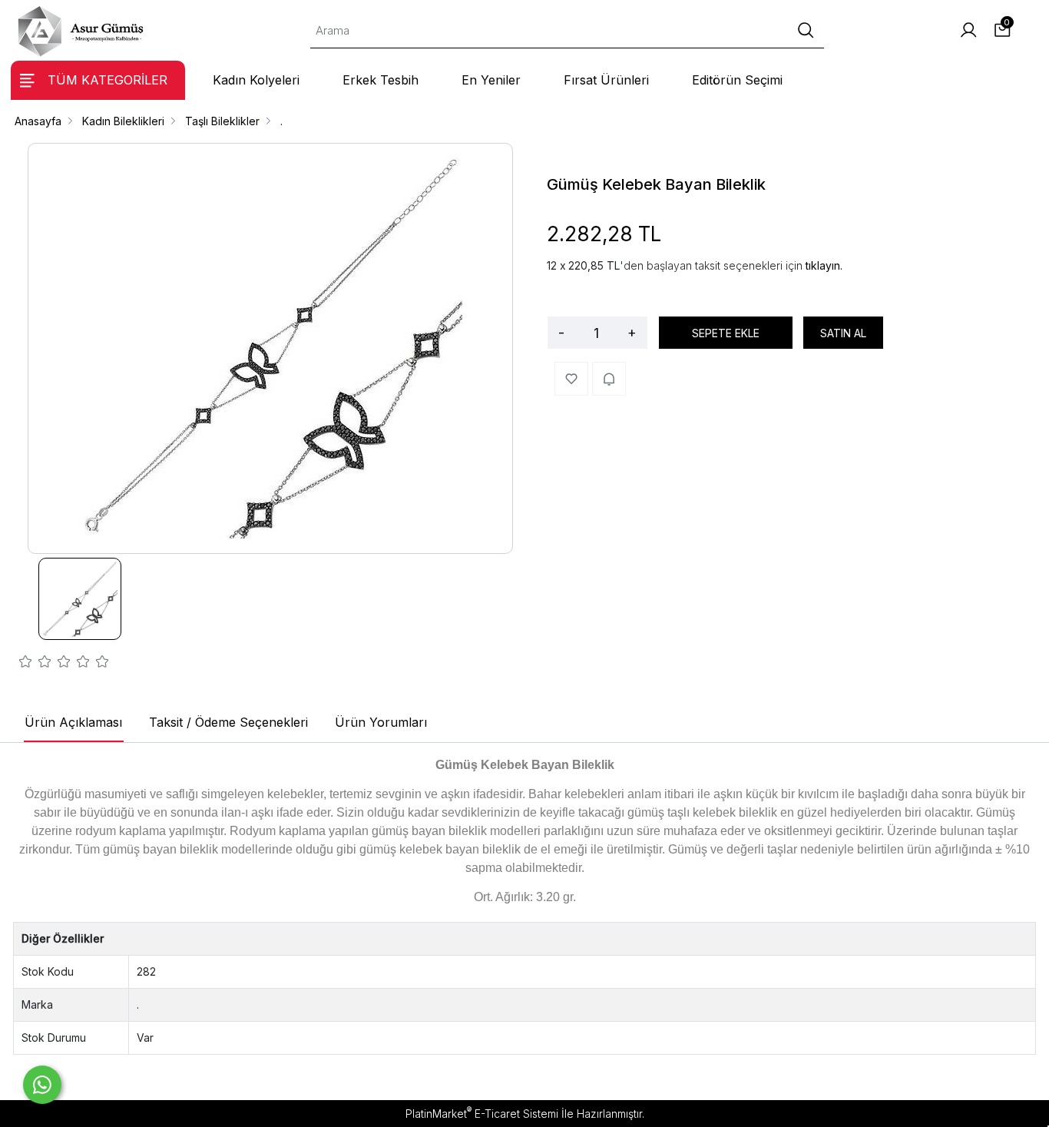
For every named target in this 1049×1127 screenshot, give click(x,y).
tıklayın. (824, 265)
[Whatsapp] (42, 1085)
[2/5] (35, 664)
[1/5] (25, 664)
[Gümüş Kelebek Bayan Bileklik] (270, 348)
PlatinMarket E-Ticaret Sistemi (481, 1113)
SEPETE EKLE (725, 333)
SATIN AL (843, 333)
